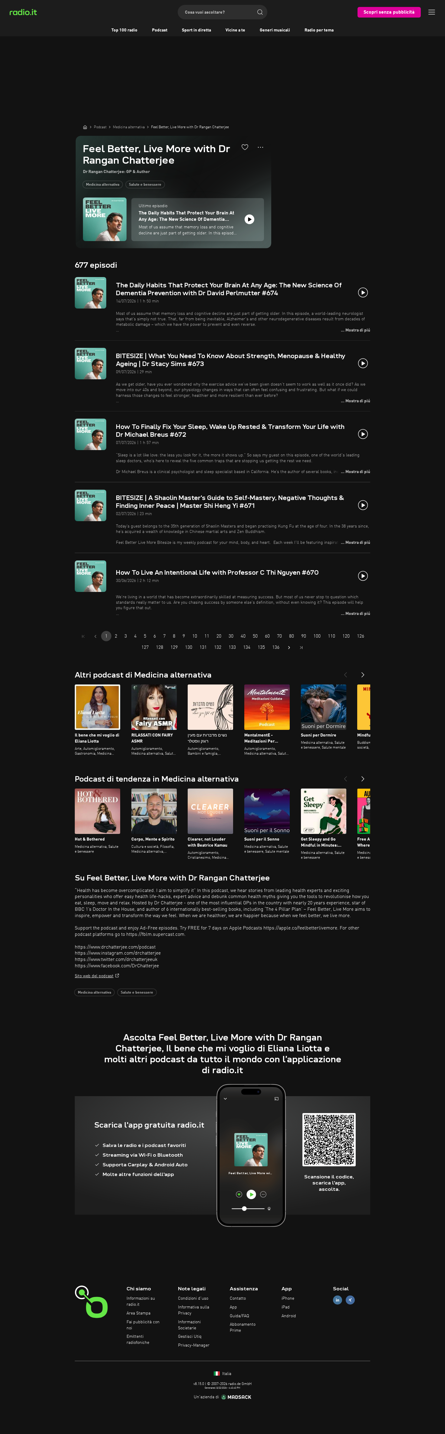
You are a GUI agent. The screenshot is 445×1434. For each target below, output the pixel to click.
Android (289, 1316)
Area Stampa (138, 1313)
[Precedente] (345, 672)
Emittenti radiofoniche (138, 1339)
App (233, 1307)
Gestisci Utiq (190, 1336)
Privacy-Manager (193, 1345)
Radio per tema (319, 30)
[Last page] (301, 647)
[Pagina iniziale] (85, 127)
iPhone (288, 1298)
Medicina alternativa (102, 185)
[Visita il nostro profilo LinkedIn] (337, 1300)
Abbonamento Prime (242, 1327)
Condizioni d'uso (193, 1298)
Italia (226, 1374)
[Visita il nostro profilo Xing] (350, 1300)
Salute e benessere (145, 185)
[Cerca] (260, 12)
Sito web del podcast (94, 976)
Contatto (238, 1298)
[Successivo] (363, 672)
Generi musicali (275, 30)
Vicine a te (235, 30)
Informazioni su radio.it (141, 1301)
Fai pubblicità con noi (143, 1325)
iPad (286, 1307)
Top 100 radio (124, 30)
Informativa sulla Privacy (193, 1310)
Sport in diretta (196, 30)
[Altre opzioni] (260, 147)
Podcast (159, 30)
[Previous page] (95, 636)
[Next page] (289, 647)
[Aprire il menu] (431, 12)
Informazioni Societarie (189, 1325)
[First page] (83, 636)
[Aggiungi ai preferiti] (245, 147)
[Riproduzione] (249, 219)
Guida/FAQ (239, 1316)
